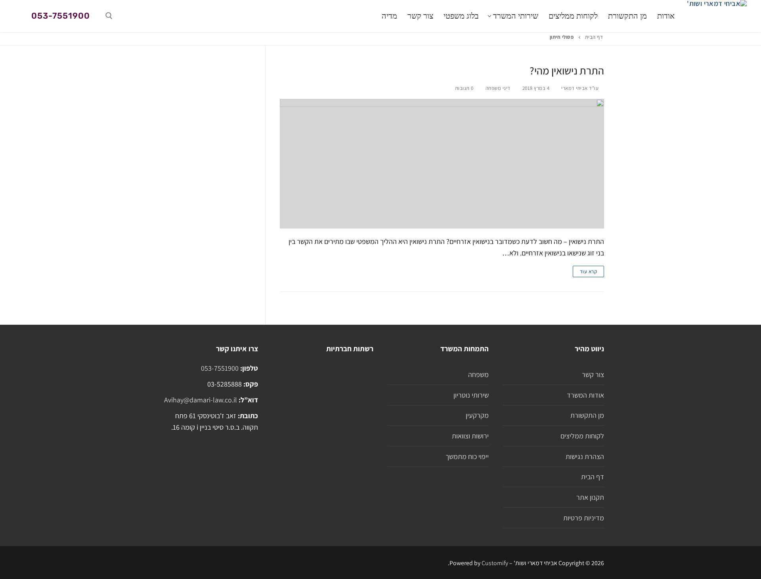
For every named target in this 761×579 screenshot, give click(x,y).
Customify (495, 563)
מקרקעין (477, 415)
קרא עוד (588, 271)
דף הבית (594, 37)
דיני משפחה (499, 88)
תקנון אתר (590, 497)
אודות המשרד (585, 395)
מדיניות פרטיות (583, 517)
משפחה (478, 374)
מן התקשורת (587, 415)
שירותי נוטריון (471, 395)
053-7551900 (60, 16)
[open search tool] (109, 15)
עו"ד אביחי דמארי (580, 88)
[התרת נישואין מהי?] (442, 164)
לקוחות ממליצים (582, 435)
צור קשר (593, 374)
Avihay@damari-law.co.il (200, 399)
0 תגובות (465, 88)
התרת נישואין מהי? (567, 70)
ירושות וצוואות (470, 435)
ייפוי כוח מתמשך (467, 456)
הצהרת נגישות (585, 456)
